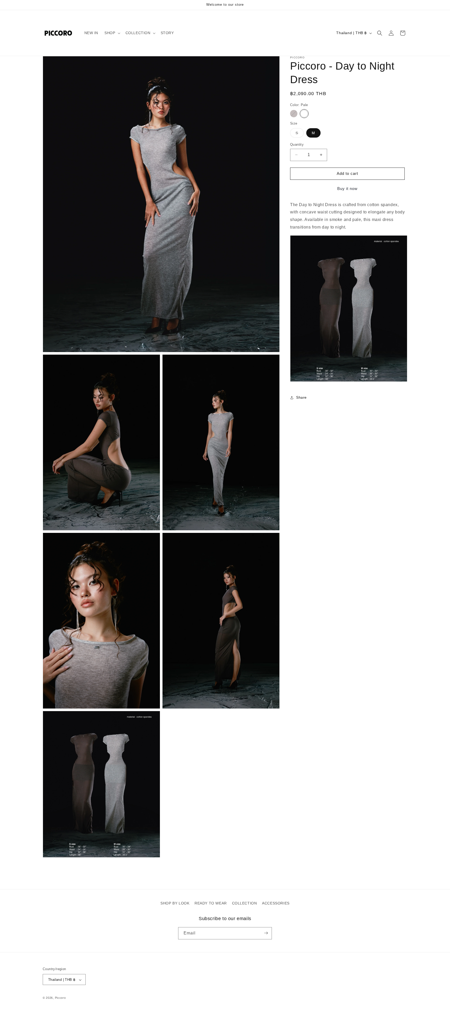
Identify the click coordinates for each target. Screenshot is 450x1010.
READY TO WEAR (211, 903)
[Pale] (304, 113)
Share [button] (301, 397)
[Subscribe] (266, 933)
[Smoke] (293, 113)
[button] (111, 32)
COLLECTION (244, 903)
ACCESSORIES (276, 903)
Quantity (297, 144)
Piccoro (60, 998)
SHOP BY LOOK (174, 903)
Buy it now (347, 188)
